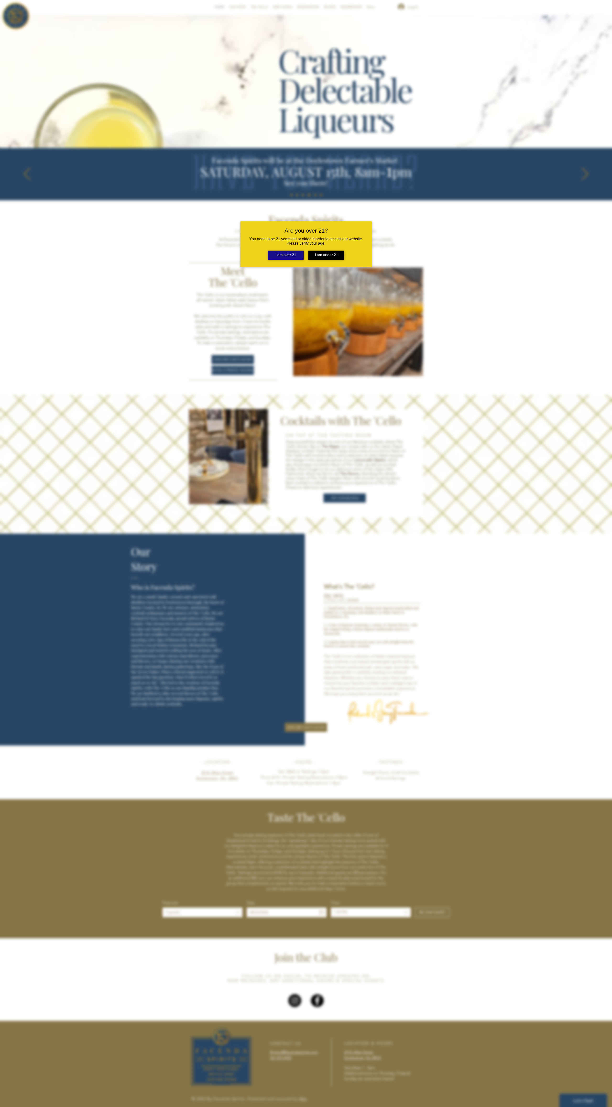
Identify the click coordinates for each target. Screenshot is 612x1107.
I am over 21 (285, 255)
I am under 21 (326, 255)
